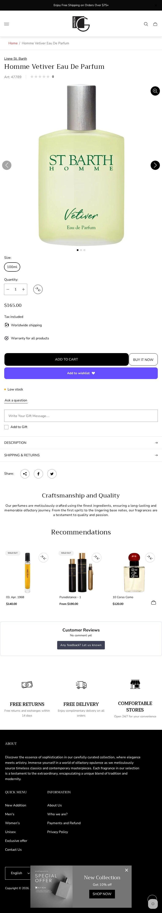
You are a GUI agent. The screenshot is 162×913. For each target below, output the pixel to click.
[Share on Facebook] (38, 473)
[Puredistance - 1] (81, 573)
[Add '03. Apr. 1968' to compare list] (43, 557)
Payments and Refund (64, 823)
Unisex (10, 832)
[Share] (25, 473)
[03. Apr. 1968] (27, 573)
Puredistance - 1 (70, 597)
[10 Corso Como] (134, 573)
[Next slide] (155, 165)
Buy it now (143, 360)
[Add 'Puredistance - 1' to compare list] (96, 557)
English (16, 873)
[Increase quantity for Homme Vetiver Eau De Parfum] (23, 289)
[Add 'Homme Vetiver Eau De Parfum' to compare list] (38, 289)
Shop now (102, 894)
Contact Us (13, 849)
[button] (77, 250)
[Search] (146, 24)
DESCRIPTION (15, 442)
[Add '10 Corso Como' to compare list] (150, 557)
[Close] (126, 870)
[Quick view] (153, 602)
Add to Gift (19, 427)
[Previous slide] (6, 165)
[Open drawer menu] (6, 24)
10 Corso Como (123, 597)
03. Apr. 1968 (15, 597)
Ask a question (16, 400)
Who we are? (57, 814)
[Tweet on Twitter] (52, 473)
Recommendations (81, 532)
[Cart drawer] (155, 24)
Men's (9, 814)
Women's (12, 823)
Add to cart (66, 359)
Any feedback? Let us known (81, 645)
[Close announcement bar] (155, 5)
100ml (12, 267)
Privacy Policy (57, 832)
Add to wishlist (78, 373)
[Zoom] (155, 91)
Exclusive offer (16, 840)
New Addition (15, 805)
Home (13, 43)
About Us (54, 805)
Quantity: (11, 280)
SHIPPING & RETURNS (22, 455)
